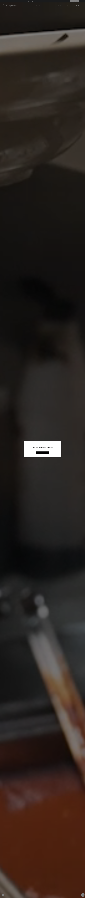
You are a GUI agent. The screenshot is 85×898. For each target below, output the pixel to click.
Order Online (42, 453)
